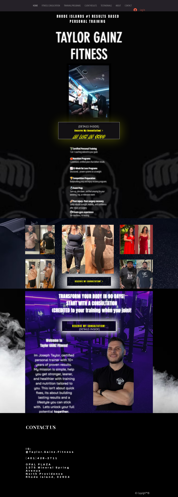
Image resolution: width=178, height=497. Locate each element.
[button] (105, 119)
